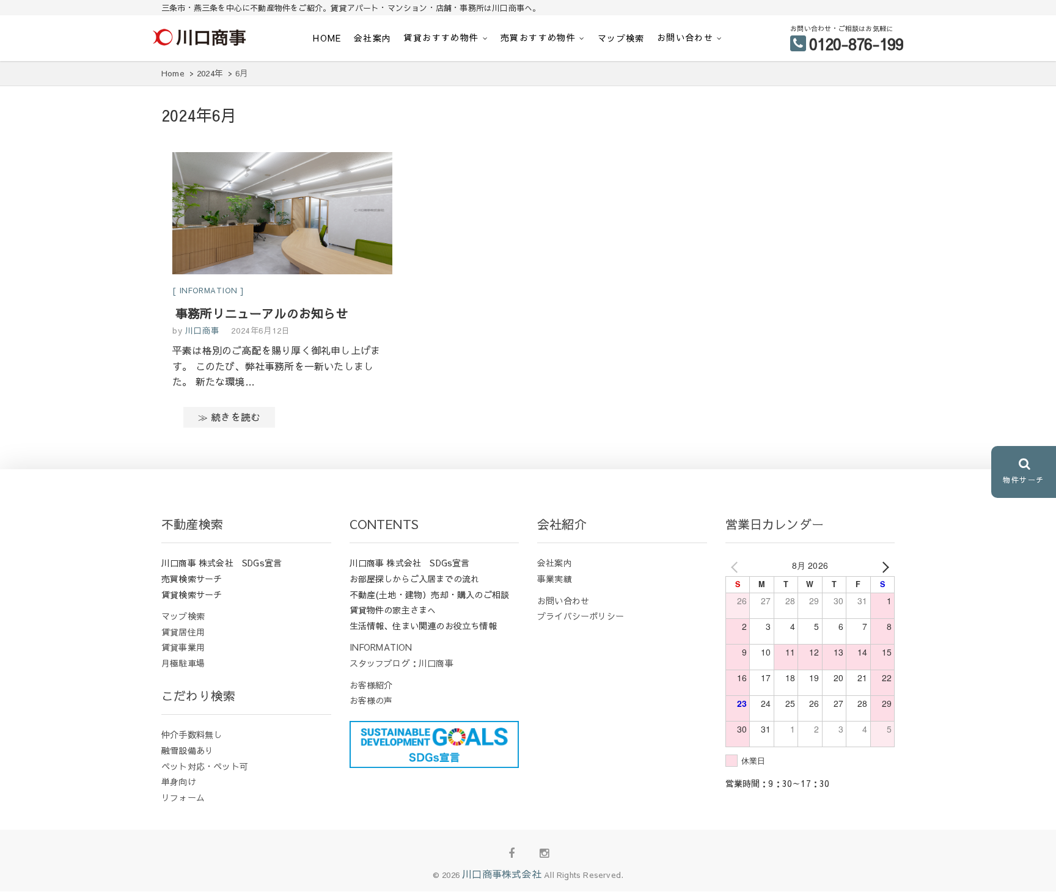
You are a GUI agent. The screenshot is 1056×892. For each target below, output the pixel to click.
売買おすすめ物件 (538, 37)
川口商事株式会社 (501, 873)
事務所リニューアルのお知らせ (261, 313)
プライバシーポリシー (580, 616)
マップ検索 (621, 38)
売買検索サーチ (191, 578)
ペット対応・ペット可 (204, 766)
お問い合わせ (685, 37)
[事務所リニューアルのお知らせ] (282, 215)
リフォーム (183, 797)
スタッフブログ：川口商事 (401, 663)
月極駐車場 (183, 663)
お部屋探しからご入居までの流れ (415, 578)
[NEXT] (883, 566)
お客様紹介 (371, 685)
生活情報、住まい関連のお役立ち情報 (423, 626)
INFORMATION (381, 647)
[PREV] (737, 566)
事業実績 (554, 578)
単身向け (178, 781)
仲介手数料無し (191, 734)
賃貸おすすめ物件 (441, 37)
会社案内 (373, 38)
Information (209, 290)
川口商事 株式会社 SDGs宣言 (221, 563)
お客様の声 (371, 700)
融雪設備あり (187, 750)
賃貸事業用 (183, 647)
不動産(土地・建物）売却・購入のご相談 (430, 594)
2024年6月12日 (260, 330)
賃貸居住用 (183, 632)
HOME (327, 38)
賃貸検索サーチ (191, 594)
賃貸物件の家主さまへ (393, 610)
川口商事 (201, 330)
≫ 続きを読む (229, 416)
